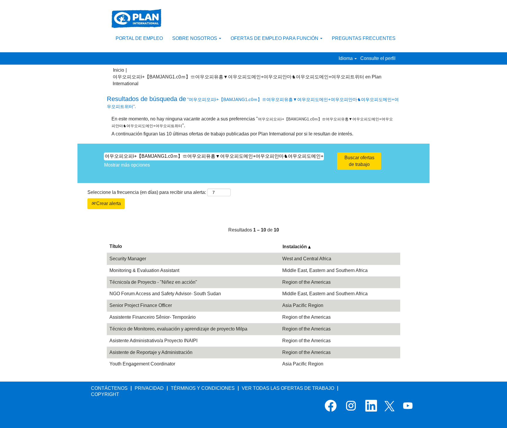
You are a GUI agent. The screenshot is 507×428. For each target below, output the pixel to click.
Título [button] (115, 246)
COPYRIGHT (105, 394)
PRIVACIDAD (149, 388)
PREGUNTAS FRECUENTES (364, 38)
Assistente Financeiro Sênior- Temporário (152, 317)
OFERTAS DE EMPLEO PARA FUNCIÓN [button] (275, 38)
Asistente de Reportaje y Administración (150, 352)
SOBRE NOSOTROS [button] (195, 38)
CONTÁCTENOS (109, 388)
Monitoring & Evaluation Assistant (144, 270)
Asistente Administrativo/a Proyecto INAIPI (153, 340)
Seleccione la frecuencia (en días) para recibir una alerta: (146, 192)
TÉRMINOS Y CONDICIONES (203, 388)
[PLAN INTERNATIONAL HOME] (136, 18)
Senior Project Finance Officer (140, 305)
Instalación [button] (295, 246)
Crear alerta (108, 203)
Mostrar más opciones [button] (127, 164)
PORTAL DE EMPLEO (139, 38)
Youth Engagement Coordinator (142, 363)
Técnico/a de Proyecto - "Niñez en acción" (153, 282)
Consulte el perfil (378, 58)
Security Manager (127, 258)
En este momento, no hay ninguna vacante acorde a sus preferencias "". (252, 122)
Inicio (118, 70)
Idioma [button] (346, 58)
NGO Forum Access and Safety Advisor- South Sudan (165, 293)
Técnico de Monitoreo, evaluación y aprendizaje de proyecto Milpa (178, 328)
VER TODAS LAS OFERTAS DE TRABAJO (288, 388)
